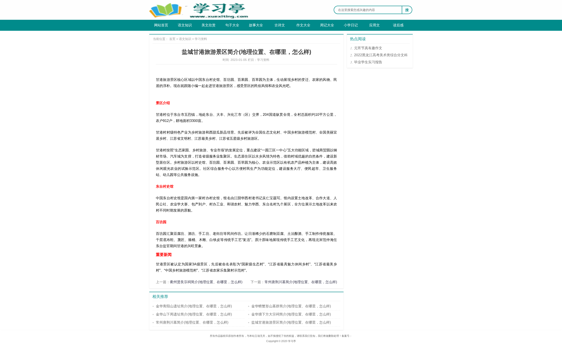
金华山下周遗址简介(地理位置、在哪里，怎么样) (194, 314)
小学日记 (351, 25)
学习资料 (201, 39)
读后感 (398, 25)
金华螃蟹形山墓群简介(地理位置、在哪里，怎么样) (291, 306)
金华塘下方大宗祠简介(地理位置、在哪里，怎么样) (291, 314)
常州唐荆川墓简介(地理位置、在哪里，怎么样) (301, 282)
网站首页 (161, 25)
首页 (172, 39)
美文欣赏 (209, 25)
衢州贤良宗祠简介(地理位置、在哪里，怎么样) (206, 282)
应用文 (374, 25)
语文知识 (185, 25)
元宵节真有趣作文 (368, 48)
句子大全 (232, 25)
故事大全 (256, 25)
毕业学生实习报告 (368, 62)
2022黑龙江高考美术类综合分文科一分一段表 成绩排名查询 (381, 56)
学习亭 (292, 341)
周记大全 (327, 25)
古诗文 (279, 25)
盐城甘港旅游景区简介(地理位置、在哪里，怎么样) (291, 322)
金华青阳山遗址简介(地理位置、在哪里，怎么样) (194, 306)
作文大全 (303, 25)
